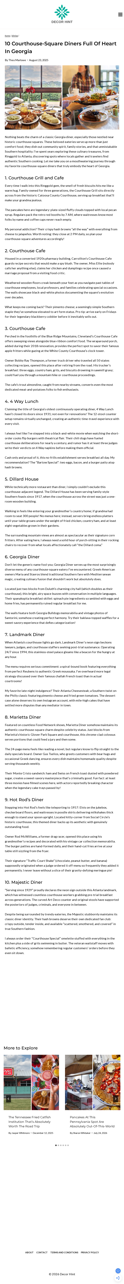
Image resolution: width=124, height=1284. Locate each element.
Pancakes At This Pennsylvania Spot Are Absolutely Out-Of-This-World (92, 1121)
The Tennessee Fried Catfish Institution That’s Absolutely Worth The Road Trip (29, 1121)
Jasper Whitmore (21, 1132)
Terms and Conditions (64, 1252)
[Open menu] (120, 14)
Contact (42, 1252)
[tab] (56, 1145)
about (29, 1252)
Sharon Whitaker (82, 1132)
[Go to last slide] (8, 1098)
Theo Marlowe (17, 60)
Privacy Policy (90, 1252)
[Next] (115, 1098)
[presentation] (31, 1082)
